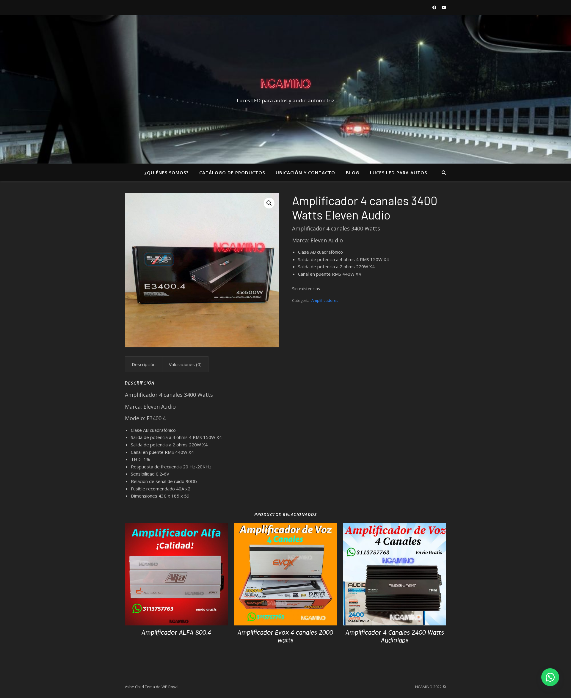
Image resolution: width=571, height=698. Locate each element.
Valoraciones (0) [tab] (185, 364)
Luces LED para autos (398, 172)
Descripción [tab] (144, 364)
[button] (269, 203)
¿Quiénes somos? (166, 172)
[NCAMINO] (285, 83)
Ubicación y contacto (305, 172)
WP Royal (169, 686)
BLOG (352, 172)
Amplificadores (324, 300)
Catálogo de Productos (232, 172)
